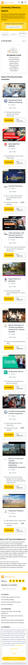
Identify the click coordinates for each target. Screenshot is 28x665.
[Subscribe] (24, 588)
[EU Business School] (5, 372)
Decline (14, 653)
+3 (16, 383)
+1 (9, 343)
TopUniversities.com (5, 542)
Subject (13, 34)
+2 (13, 116)
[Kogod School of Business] (5, 279)
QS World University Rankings (15, 547)
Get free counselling (7, 604)
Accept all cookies (14, 658)
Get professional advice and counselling (12, 622)
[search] (19, 2)
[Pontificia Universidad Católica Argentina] (5, 412)
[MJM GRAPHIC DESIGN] (5, 145)
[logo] (7, 2)
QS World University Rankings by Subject (11, 549)
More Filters (23, 33)
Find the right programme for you (10, 597)
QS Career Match (5, 562)
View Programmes (19, 120)
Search (5, 34)
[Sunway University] (5, 186)
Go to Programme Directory (13, 27)
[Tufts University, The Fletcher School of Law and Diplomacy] (5, 233)
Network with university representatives (12, 620)
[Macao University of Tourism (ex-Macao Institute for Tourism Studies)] (5, 326)
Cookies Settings (14, 648)
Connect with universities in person (11, 602)
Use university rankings (7, 599)
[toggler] (25, 2)
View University (9, 120)
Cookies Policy (18, 645)
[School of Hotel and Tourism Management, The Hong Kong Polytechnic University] (5, 459)
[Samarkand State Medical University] (5, 101)
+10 (12, 158)
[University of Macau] (5, 511)
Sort (23, 41)
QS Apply (9, 555)
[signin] (22, 2)
